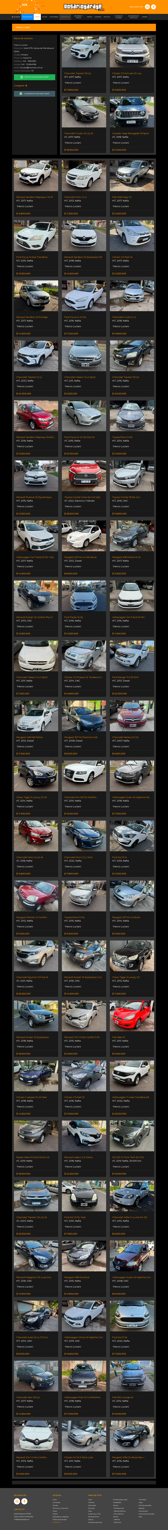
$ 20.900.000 (119, 693)
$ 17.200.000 (71, 333)
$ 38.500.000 (71, 513)
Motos (90, 1511)
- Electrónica (117, 1522)
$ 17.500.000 (119, 813)
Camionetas (92, 1505)
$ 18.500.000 (71, 150)
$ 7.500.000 (22, 693)
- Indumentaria (143, 1511)
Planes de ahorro (93, 1517)
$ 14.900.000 (71, 993)
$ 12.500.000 (119, 213)
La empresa (56, 1502)
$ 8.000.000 (119, 1294)
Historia (55, 1514)
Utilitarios (91, 1502)
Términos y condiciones (60, 1508)
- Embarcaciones (118, 1508)
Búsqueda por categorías (61, 1517)
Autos (90, 1499)
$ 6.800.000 (118, 753)
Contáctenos (57, 1522)
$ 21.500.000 (119, 150)
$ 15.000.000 (119, 393)
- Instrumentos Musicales (146, 1514)
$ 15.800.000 (23, 213)
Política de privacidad (60, 1519)
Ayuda (55, 1511)
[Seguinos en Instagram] (147, 6)
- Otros (140, 1517)
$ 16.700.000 (71, 453)
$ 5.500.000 (70, 393)
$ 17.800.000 (71, 90)
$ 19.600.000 (71, 1354)
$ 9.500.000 (22, 933)
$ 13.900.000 (119, 453)
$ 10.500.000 (23, 273)
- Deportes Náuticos (119, 1511)
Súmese (55, 1505)
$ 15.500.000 (119, 90)
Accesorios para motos (120, 1499)
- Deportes (141, 1508)
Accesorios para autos (95, 1522)
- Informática (142, 1499)
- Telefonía (116, 1519)
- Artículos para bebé (144, 1505)
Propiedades (117, 1502)
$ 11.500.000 (71, 213)
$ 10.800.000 (71, 693)
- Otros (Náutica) (118, 1514)
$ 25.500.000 (119, 1113)
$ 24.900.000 (23, 393)
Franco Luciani (72, 82)
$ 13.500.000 (119, 273)
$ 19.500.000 (119, 1173)
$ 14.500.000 (71, 273)
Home (55, 1499)
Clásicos (90, 1519)
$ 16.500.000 (71, 813)
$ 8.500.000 (70, 573)
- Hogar (140, 1502)
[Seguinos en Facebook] (153, 6)
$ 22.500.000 (71, 1173)
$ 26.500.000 (23, 993)
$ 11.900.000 (23, 813)
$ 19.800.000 (119, 333)
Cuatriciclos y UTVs (94, 1514)
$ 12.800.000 (71, 1294)
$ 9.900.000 (71, 1053)
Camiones (91, 1508)
